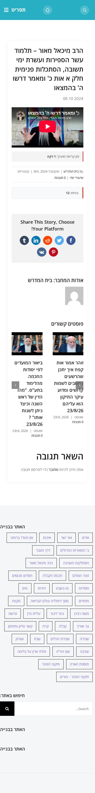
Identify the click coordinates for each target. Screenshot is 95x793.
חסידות (84, 588)
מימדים (84, 600)
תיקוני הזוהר (51, 664)
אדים (85, 537)
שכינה (84, 651)
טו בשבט (62, 588)
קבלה (63, 626)
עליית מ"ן (33, 613)
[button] (79, 385)
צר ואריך (83, 626)
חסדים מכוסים (22, 575)
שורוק (19, 638)
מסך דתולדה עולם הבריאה (50, 600)
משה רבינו (81, 613)
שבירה (84, 638)
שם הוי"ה (63, 651)
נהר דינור (57, 613)
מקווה (16, 600)
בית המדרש (71, 171)
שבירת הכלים (60, 638)
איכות (47, 537)
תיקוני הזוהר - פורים (74, 676)
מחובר (53, 469)
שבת (37, 638)
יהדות (42, 588)
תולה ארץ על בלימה (31, 651)
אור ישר (66, 537)
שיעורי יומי (76, 177)
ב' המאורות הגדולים (74, 550)
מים (25, 588)
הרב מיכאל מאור (41, 562)
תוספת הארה (79, 664)
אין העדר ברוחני (21, 537)
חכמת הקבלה (52, 575)
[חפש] (84, 10)
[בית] (47, 10)
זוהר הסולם (80, 575)
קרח (46, 626)
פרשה (12, 613)
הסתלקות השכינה (76, 562)
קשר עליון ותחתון (20, 626)
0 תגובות (60, 177)
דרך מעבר (43, 550)
